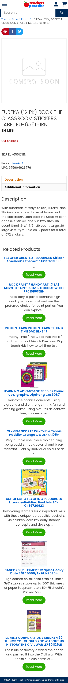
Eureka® (26, 19)
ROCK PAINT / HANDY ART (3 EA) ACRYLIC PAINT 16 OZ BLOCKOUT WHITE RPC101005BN (34, 288)
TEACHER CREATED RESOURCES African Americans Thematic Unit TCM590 (34, 259)
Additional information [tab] (22, 187)
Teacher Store (10, 19)
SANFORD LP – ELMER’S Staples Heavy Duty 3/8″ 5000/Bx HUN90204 (34, 572)
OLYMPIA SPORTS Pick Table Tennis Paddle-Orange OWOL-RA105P (34, 433)
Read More (34, 275)
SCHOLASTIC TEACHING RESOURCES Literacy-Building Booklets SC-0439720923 (34, 502)
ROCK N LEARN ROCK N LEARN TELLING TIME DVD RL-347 (34, 330)
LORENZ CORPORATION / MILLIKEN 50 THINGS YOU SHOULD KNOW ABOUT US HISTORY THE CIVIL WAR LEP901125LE (34, 641)
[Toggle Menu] (4, 4)
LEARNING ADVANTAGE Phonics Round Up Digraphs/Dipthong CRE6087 (34, 393)
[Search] (61, 13)
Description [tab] (14, 180)
